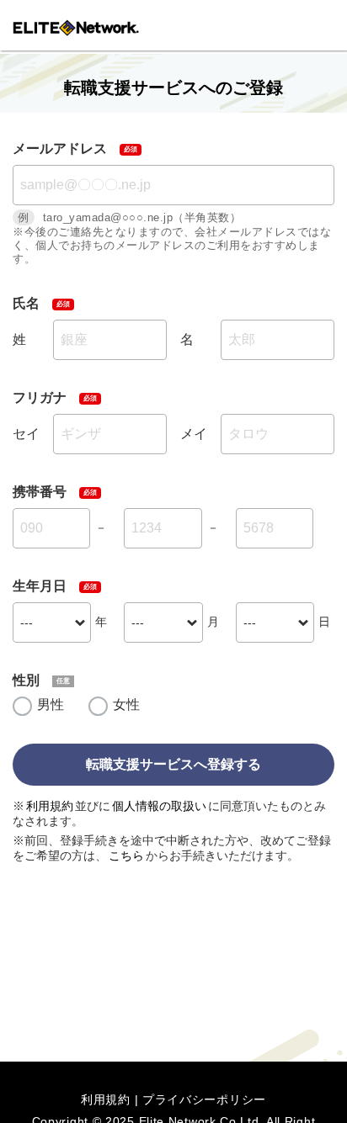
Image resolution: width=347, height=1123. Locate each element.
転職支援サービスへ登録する (173, 764)
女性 (126, 704)
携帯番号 (40, 492)
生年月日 (40, 586)
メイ (193, 433)
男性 (50, 704)
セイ (26, 433)
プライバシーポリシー (204, 1099)
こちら (126, 855)
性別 (26, 680)
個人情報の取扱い (159, 806)
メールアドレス (60, 148)
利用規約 (49, 806)
